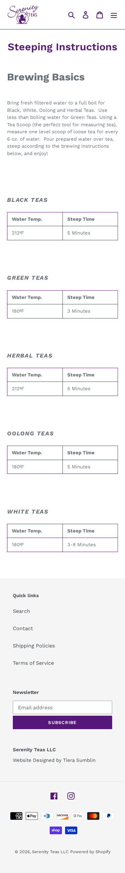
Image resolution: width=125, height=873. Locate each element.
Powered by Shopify (90, 851)
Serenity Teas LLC (50, 851)
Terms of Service (33, 663)
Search (21, 611)
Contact (23, 628)
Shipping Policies (34, 646)
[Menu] (114, 14)
